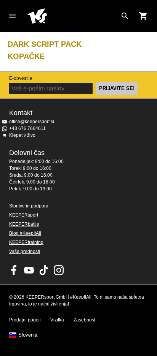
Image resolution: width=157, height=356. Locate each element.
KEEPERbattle (24, 224)
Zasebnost (84, 320)
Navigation (12, 16)
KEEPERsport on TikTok (44, 270)
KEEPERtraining (26, 242)
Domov (72, 16)
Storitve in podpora (28, 206)
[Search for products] (125, 16)
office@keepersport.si (31, 121)
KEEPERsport (23, 215)
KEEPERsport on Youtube (29, 270)
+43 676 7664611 (27, 128)
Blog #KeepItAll (25, 233)
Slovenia (27, 335)
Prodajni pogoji (25, 320)
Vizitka (57, 320)
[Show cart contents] (143, 16)
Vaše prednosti (24, 251)
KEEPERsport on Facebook (14, 270)
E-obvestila (20, 78)
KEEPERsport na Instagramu (59, 270)
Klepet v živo (22, 135)
